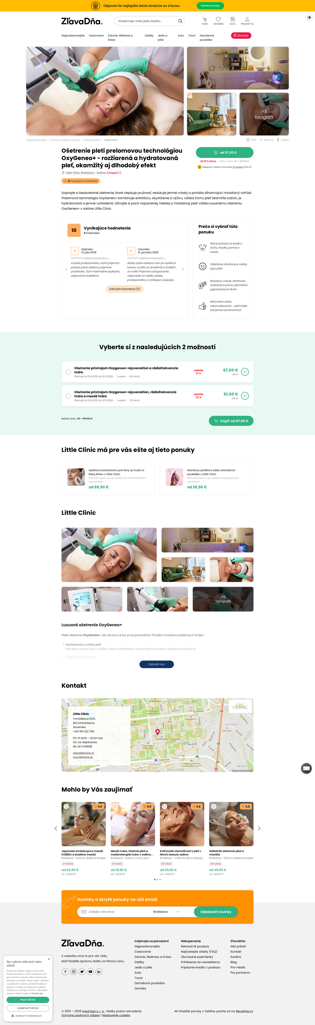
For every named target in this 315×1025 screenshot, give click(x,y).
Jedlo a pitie (162, 38)
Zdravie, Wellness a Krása (120, 38)
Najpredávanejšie (73, 35)
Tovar (192, 35)
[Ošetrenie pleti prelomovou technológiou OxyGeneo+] (105, 91)
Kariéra (236, 957)
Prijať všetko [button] (28, 999)
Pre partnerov (240, 973)
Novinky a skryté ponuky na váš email (117, 899)
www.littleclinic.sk (83, 757)
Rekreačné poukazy (195, 946)
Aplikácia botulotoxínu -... (96, 258)
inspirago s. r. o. (93, 1011)
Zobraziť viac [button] (156, 664)
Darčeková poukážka (207, 38)
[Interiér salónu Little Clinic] (211, 114)
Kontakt (236, 952)
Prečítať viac (37, 993)
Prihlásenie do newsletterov (200, 962)
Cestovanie (96, 35)
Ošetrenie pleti (92, 140)
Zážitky (149, 35)
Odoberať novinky (215, 911)
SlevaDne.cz (244, 1011)
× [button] (49, 959)
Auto (181, 35)
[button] (66, 262)
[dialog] (27, 989)
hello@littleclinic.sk (83, 753)
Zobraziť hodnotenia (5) (124, 289)
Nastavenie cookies (116, 1015)
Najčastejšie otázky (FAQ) (199, 952)
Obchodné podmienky (197, 957)
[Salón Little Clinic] (238, 68)
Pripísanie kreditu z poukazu (200, 967)
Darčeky (243, 35)
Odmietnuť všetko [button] (28, 1008)
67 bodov (238, 167)
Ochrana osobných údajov (81, 1015)
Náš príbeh (238, 946)
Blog (234, 962)
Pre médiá (238, 967)
